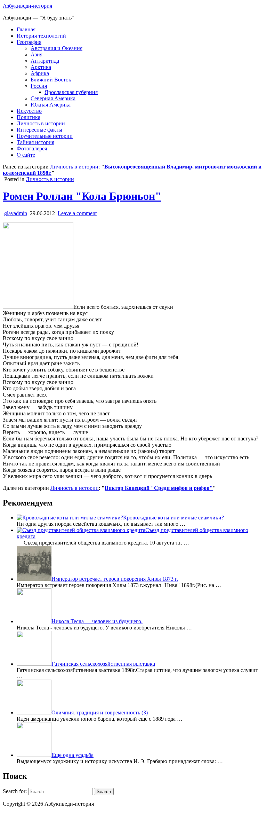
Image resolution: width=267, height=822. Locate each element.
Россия (39, 86)
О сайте (26, 155)
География (29, 42)
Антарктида (45, 61)
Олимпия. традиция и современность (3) (99, 712)
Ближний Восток (51, 80)
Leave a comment (77, 213)
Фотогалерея (32, 148)
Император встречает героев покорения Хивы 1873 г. (114, 579)
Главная (26, 29)
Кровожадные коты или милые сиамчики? (173, 517)
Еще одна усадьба (72, 755)
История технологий (41, 36)
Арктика (41, 67)
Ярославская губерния (71, 92)
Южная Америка (51, 105)
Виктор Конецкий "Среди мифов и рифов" (159, 488)
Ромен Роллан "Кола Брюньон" (82, 196)
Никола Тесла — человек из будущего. (97, 621)
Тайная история (35, 142)
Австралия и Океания (56, 48)
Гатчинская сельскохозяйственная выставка (103, 664)
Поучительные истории (45, 136)
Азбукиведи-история (27, 6)
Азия (36, 54)
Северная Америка (53, 98)
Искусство (29, 111)
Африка (40, 73)
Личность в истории (41, 123)
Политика (28, 117)
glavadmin (15, 213)
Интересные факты (39, 130)
